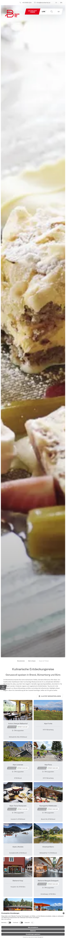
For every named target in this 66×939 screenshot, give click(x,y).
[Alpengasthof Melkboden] (48, 792)
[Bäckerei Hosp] (17, 867)
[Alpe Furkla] (48, 710)
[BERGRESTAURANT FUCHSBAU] (48, 908)
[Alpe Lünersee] (17, 751)
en (61, 2)
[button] (51, 12)
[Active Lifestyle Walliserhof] (17, 710)
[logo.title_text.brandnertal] (12, 14)
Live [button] (43, 11)
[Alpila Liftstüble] (17, 833)
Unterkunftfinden (32, 11)
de (56, 2)
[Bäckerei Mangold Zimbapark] (48, 867)
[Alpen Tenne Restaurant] (17, 792)
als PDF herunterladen (51, 696)
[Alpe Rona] (48, 751)
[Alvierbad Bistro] (48, 833)
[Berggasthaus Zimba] (17, 908)
